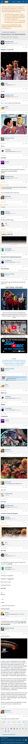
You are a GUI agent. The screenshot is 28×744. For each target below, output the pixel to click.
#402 (26, 254)
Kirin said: (4, 205)
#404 (26, 279)
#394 (26, 112)
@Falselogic (8, 365)
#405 (26, 374)
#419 (26, 633)
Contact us (3, 740)
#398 (26, 182)
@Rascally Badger (15, 365)
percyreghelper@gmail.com (12, 20)
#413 (26, 511)
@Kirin (2, 103)
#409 (26, 425)
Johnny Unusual (5, 36)
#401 (26, 229)
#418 (26, 618)
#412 (26, 499)
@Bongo (16, 360)
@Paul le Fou (13, 362)
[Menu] (2, 1)
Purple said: (4, 185)
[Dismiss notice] (25, 6)
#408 (26, 413)
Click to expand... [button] (14, 244)
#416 (26, 559)
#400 (26, 217)
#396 (26, 155)
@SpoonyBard (21, 363)
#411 (26, 487)
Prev (9, 722)
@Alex (22, 365)
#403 (26, 266)
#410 (26, 455)
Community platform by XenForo (13, 742)
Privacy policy (18, 740)
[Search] (26, 1)
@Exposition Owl (13, 363)
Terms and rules (10, 740)
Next (19, 722)
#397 (26, 167)
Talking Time (5, 738)
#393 (26, 100)
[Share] (24, 47)
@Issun (11, 360)
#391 (26, 47)
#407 (26, 402)
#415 (26, 548)
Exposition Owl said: (6, 232)
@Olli (8, 362)
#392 (26, 88)
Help (23, 740)
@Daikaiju (5, 363)
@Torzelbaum (5, 360)
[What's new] (23, 1)
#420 (26, 716)
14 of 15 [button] (14, 722)
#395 (26, 143)
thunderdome (15, 37)
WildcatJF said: (5, 525)
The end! (3, 707)
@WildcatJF (23, 362)
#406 (26, 390)
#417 (26, 573)
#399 (26, 202)
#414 (26, 522)
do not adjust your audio (6, 37)
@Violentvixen (22, 360)
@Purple (4, 362)
